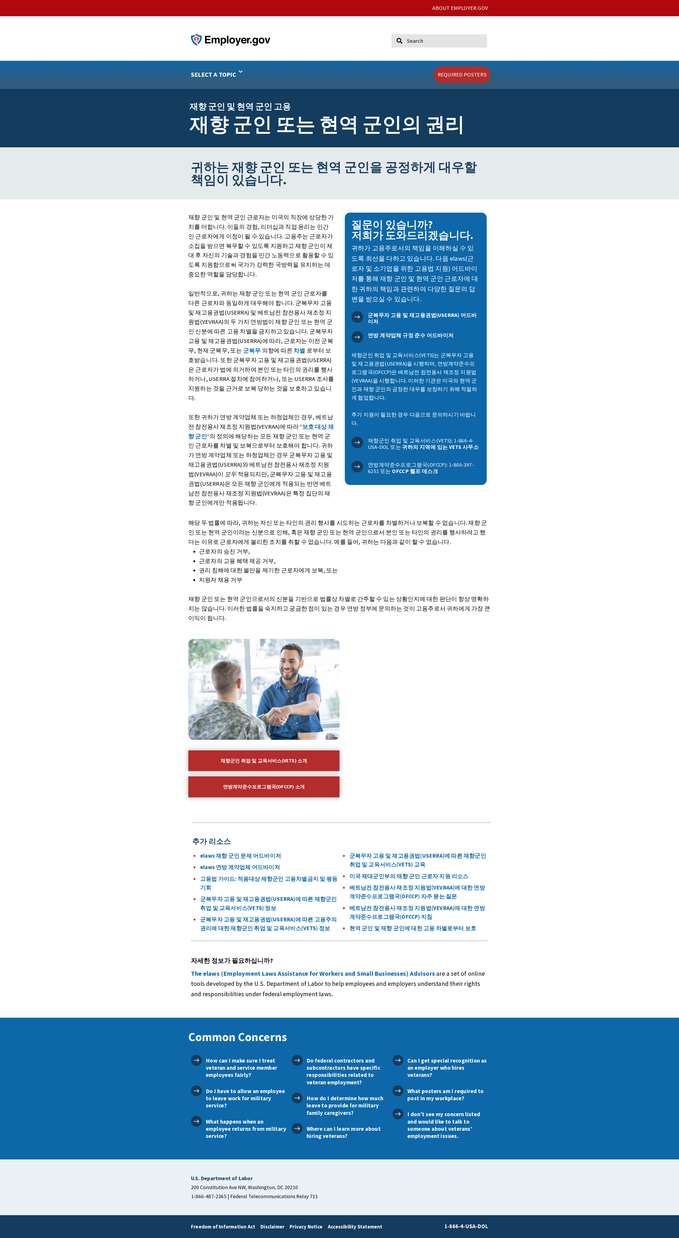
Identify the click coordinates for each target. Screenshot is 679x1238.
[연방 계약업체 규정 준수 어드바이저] (357, 337)
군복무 (252, 350)
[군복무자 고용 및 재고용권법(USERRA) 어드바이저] (357, 317)
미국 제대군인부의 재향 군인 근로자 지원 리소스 (409, 876)
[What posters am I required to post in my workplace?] (398, 1090)
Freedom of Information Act (223, 1226)
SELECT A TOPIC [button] (213, 74)
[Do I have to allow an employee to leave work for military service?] (196, 1090)
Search (396, 32)
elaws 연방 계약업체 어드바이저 (240, 867)
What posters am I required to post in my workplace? (445, 1094)
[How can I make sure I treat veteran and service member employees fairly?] (196, 1060)
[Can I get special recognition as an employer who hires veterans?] (398, 1060)
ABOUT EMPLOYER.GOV (460, 8)
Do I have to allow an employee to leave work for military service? (245, 1098)
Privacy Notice (306, 1226)
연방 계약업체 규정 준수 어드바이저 (411, 335)
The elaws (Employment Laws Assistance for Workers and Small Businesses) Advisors (313, 973)
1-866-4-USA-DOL (466, 1226)
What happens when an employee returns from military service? (246, 1129)
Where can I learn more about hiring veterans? (344, 1132)
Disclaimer (272, 1226)
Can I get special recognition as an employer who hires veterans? (447, 1068)
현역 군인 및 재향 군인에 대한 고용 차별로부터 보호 (413, 928)
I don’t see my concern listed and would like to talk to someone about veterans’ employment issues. (443, 1125)
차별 (299, 350)
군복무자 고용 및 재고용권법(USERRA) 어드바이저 (422, 318)
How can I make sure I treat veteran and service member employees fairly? (241, 1068)
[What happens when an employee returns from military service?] (196, 1121)
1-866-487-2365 (209, 1196)
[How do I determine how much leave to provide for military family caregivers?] (297, 1098)
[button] (233, 75)
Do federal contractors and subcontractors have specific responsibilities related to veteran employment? (343, 1071)
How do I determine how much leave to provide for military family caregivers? (345, 1105)
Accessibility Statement (355, 1226)
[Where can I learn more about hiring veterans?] (297, 1128)
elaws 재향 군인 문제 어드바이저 (240, 855)
